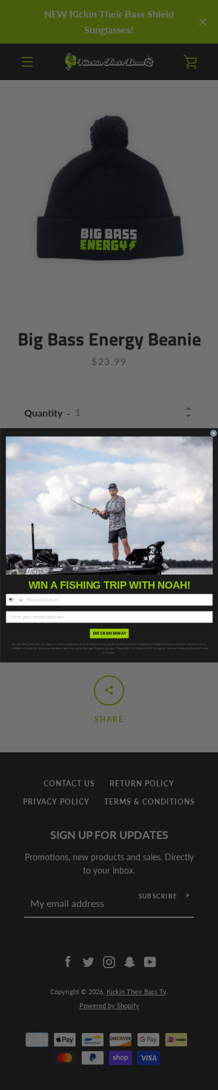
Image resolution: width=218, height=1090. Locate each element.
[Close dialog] (213, 433)
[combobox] (15, 600)
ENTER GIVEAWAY (108, 633)
